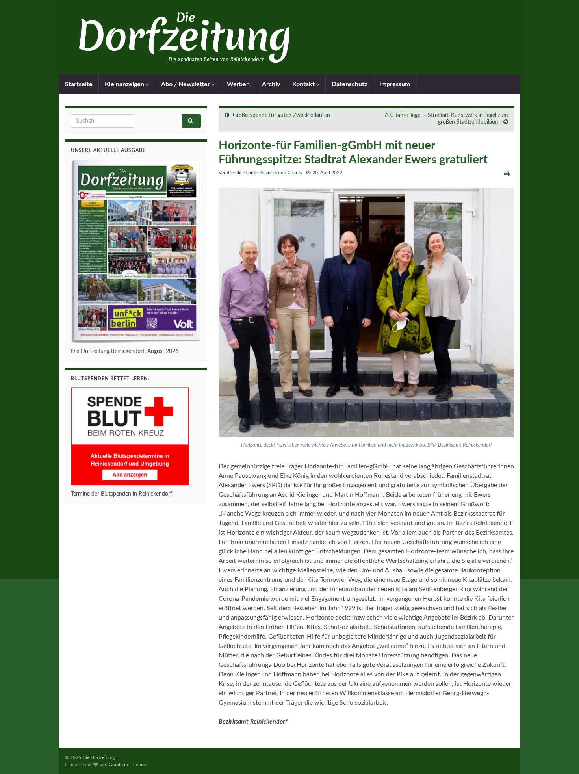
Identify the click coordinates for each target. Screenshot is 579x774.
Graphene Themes (128, 764)
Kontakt (304, 84)
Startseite (79, 84)
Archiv (271, 84)
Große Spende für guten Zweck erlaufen (281, 115)
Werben (238, 84)
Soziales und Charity (281, 172)
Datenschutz (349, 84)
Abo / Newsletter (186, 84)
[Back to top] (561, 756)
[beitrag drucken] (507, 174)
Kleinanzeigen (125, 84)
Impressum (394, 84)
